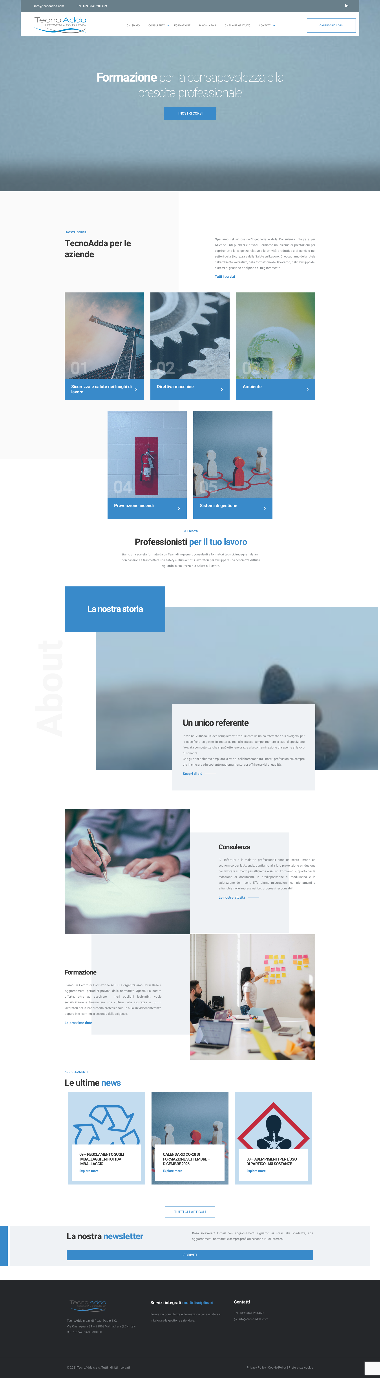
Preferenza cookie (301, 1367)
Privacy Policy (256, 1367)
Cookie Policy (277, 1367)
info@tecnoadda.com (49, 6)
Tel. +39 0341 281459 (92, 6)
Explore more (89, 1170)
